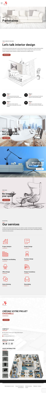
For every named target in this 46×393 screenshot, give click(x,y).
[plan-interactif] (23, 364)
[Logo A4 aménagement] (4, 303)
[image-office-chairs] (23, 130)
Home (3, 17)
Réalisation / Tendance (37, 386)
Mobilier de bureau (28, 386)
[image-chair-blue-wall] (23, 161)
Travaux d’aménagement (19, 386)
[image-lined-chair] (23, 192)
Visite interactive (21, 387)
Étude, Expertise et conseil (9, 386)
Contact (26, 387)
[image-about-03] (23, 72)
